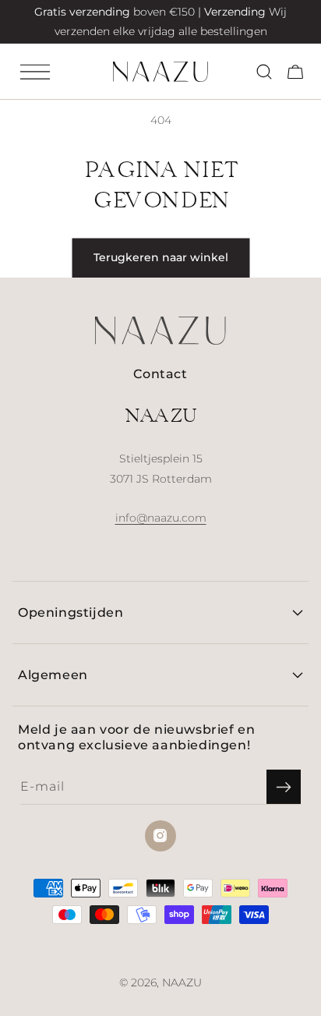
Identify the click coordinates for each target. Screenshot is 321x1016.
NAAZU (182, 982)
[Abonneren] (283, 787)
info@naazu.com (160, 518)
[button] (35, 72)
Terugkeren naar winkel (160, 257)
